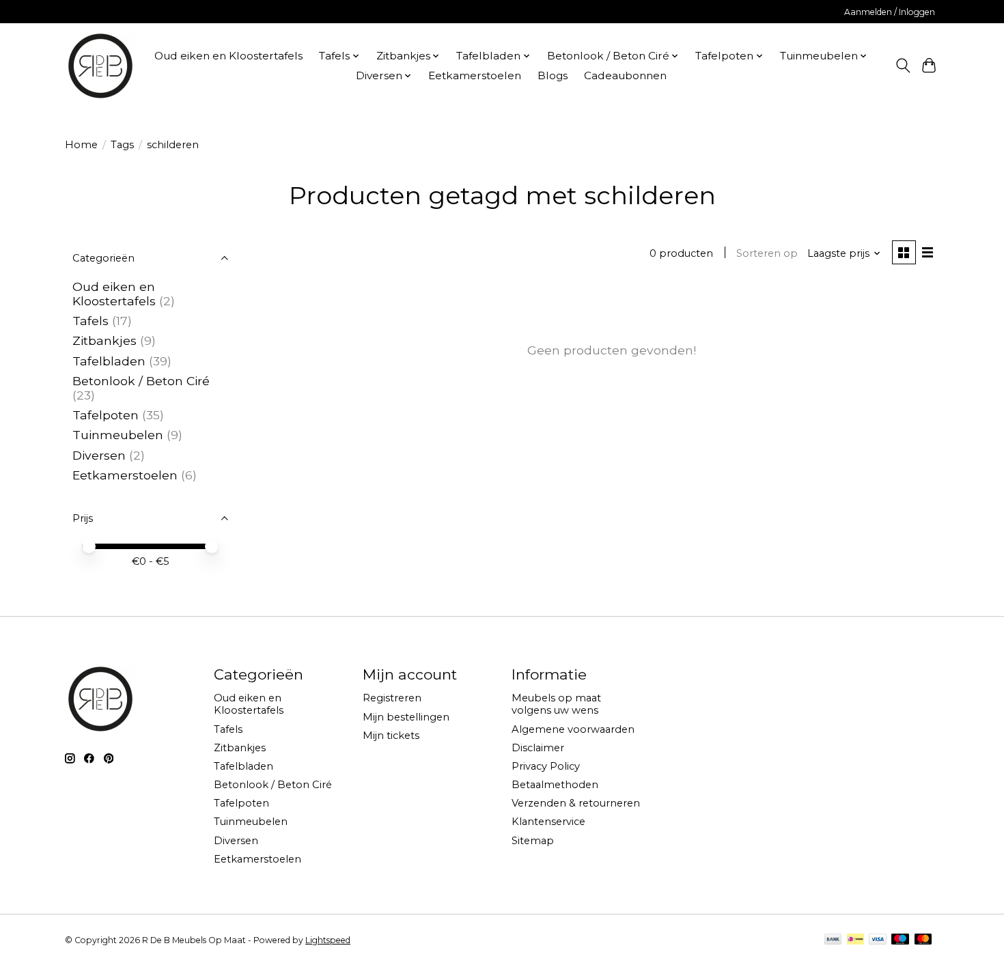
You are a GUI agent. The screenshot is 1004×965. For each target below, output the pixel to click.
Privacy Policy (546, 766)
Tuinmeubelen (117, 435)
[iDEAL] (855, 940)
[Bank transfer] (833, 940)
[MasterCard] (923, 940)
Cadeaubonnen (625, 75)
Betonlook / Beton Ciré (141, 381)
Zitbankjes (104, 340)
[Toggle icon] (902, 65)
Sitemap (533, 841)
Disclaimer (538, 748)
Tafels (90, 320)
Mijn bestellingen (406, 717)
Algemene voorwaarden (573, 729)
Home (81, 145)
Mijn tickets (391, 735)
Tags (122, 145)
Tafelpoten (105, 415)
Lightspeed (327, 940)
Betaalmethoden (555, 785)
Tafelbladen (108, 361)
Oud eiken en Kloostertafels (228, 55)
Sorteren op (767, 253)
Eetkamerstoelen (474, 75)
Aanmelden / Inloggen (889, 12)
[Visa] (878, 940)
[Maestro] (900, 940)
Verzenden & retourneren (576, 803)
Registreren (392, 698)
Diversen (99, 455)
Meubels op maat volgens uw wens (556, 704)
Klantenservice (548, 821)
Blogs (553, 75)
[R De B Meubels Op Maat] (100, 65)
